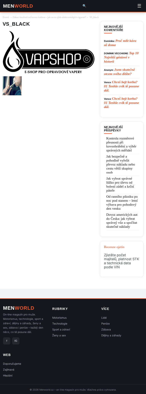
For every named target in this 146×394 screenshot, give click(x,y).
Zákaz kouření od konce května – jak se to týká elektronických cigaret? (49, 17)
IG (15, 340)
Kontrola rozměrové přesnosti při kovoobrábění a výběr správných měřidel (121, 144)
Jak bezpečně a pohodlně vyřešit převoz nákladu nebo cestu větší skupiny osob (120, 164)
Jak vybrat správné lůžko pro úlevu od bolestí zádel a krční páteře (120, 184)
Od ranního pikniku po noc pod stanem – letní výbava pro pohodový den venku (122, 202)
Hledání (7, 375)
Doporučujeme (12, 363)
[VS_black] (49, 72)
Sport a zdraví (61, 329)
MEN (18, 6)
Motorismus (59, 317)
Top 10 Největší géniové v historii (121, 57)
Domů (6, 17)
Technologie (59, 323)
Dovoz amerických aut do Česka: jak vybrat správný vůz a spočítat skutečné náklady (121, 220)
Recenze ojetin (114, 247)
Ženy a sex (59, 335)
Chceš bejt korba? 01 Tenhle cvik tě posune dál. (121, 86)
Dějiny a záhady (111, 335)
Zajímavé (8, 369)
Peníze (105, 323)
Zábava (106, 329)
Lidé (104, 317)
